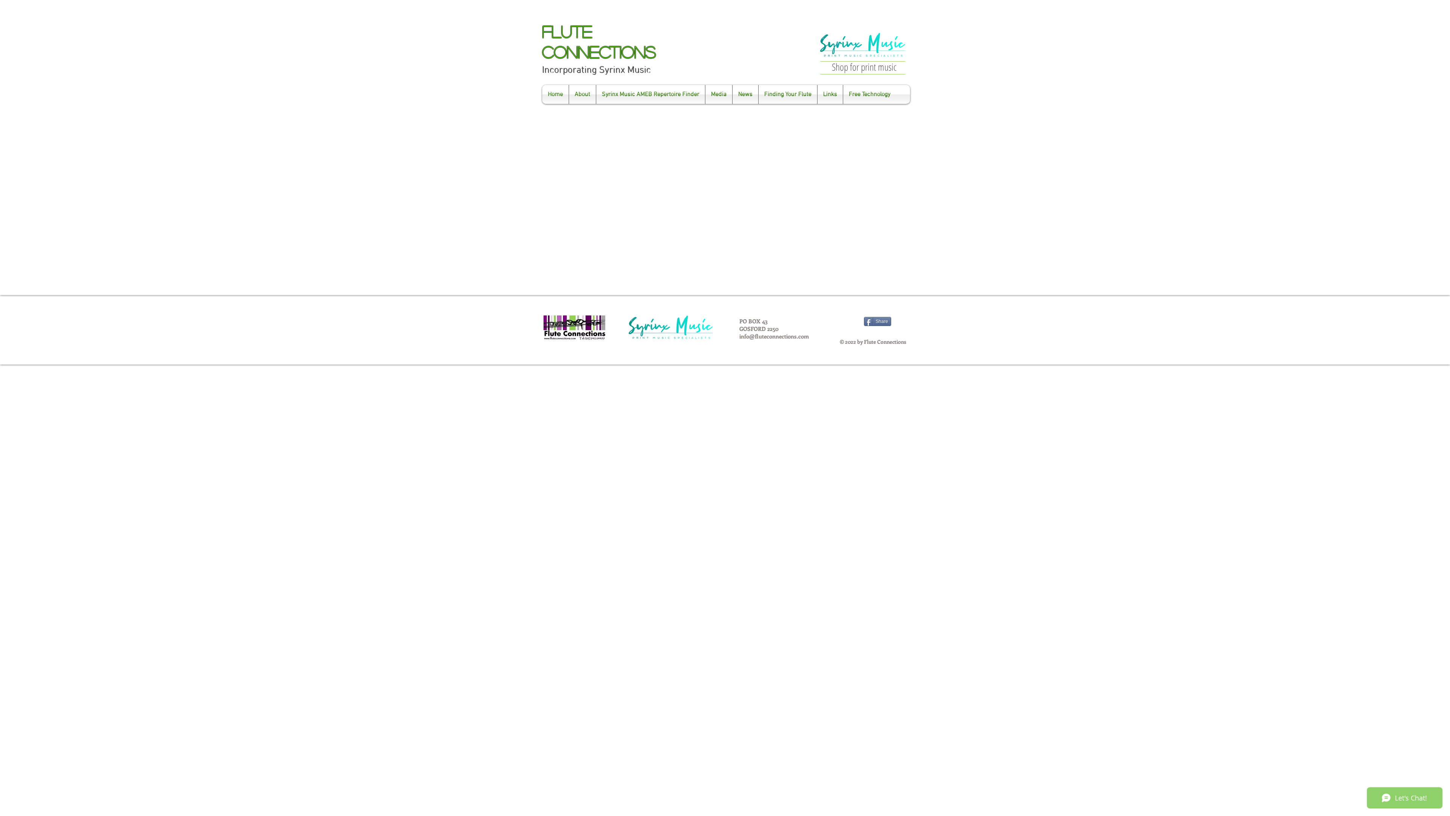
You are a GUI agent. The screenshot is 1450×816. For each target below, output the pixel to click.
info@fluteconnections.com (774, 336)
